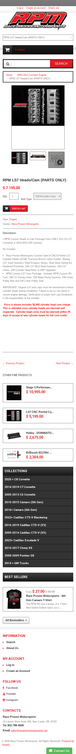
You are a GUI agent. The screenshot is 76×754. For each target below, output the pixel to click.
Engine (13, 219)
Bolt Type (26, 199)
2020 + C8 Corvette (17, 479)
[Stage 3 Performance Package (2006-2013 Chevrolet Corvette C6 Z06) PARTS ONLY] (14, 392)
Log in (20, 8)
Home (9, 75)
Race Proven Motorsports (25, 224)
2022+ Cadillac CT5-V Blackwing (26, 517)
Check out (53, 8)
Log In (10, 664)
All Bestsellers (14, 620)
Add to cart (18, 208)
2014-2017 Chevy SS (18, 548)
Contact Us (61, 750)
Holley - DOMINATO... (40, 432)
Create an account (36, 8)
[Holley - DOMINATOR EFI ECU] (14, 436)
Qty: (5, 196)
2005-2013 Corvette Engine (31, 75)
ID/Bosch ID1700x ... (39, 452)
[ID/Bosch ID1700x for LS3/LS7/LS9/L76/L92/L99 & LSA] (14, 455)
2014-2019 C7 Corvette (20, 487)
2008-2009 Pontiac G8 (19, 555)
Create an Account (18, 670)
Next (60, 162)
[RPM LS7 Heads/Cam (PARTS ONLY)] (38, 105)
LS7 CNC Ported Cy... (39, 411)
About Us (12, 648)
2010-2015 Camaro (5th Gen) (24, 502)
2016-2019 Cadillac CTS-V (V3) (25, 525)
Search (10, 642)
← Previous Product (13, 363)
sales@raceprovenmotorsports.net (29, 730)
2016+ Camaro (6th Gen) (21, 510)
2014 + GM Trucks (17, 563)
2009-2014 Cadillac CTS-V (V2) (25, 532)
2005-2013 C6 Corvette (20, 494)
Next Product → (64, 363)
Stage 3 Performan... (39, 387)
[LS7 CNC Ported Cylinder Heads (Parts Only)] (14, 415)
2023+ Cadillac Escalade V (22, 540)
